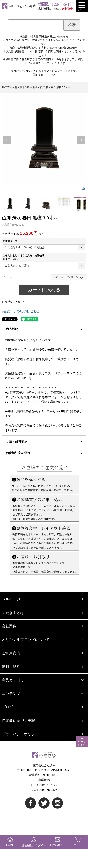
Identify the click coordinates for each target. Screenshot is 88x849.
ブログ (7, 707)
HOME (6, 87)
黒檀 (34, 87)
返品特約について (13, 302)
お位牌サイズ (11, 240)
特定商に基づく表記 (18, 720)
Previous (7, 140)
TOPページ (11, 599)
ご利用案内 (11, 653)
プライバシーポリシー (20, 734)
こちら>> (49, 74)
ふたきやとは (13, 613)
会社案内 (9, 626)
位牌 (14, 87)
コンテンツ (11, 693)
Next (81, 140)
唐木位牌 (25, 87)
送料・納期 (11, 666)
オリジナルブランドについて (26, 639)
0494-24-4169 (48, 784)
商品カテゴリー (15, 680)
